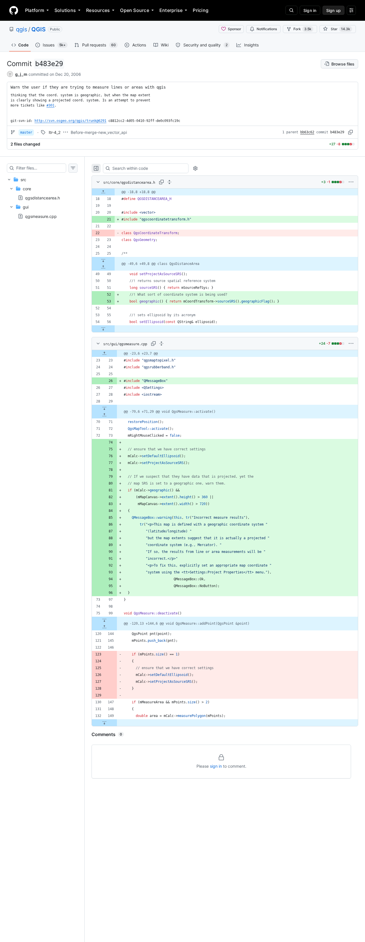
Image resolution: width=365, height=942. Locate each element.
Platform (34, 10)
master (26, 132)
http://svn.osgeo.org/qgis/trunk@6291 (70, 121)
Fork (302, 29)
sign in (216, 766)
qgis (21, 29)
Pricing (200, 10)
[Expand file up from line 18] (103, 192)
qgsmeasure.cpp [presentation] (41, 216)
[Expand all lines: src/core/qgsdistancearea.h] (169, 182)
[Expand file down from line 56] (103, 328)
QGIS (38, 29)
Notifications (267, 29)
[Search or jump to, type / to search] (291, 10)
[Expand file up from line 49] (103, 267)
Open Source (134, 10)
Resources (98, 10)
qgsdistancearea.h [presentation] (42, 197)
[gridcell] (225, 192)
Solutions (65, 10)
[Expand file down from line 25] (103, 260)
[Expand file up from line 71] (104, 415)
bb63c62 (307, 132)
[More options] (351, 182)
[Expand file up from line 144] (104, 627)
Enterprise (170, 10)
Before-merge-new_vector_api (99, 132)
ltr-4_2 (54, 132)
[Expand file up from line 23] (104, 353)
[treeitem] (42, 198)
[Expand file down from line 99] (104, 620)
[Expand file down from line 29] (104, 408)
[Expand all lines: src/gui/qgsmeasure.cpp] (161, 344)
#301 (50, 105)
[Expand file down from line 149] (104, 722)
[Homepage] (13, 10)
